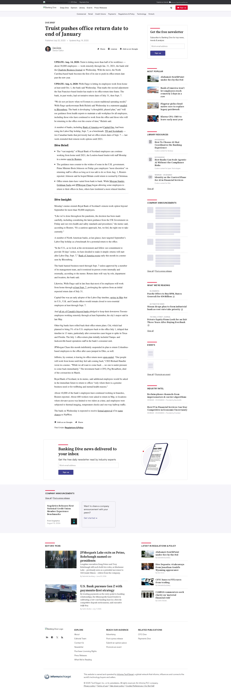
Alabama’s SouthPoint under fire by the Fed (172, 78)
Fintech (151, 14)
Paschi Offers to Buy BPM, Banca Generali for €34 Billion (164, 295)
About (77, 634)
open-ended (108, 357)
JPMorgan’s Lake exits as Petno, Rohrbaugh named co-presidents (102, 556)
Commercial (81, 14)
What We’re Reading (83, 659)
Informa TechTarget (125, 674)
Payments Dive (84, 2)
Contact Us (79, 643)
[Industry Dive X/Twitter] (57, 637)
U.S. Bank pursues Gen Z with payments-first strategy (101, 588)
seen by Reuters (74, 159)
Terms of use (102, 686)
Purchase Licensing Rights (85, 651)
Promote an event (162, 374)
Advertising (111, 634)
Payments (112, 14)
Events (90, 8)
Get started (90, 518)
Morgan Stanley (117, 181)
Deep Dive (64, 8)
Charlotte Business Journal (70, 69)
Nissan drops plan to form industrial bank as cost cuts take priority (167, 308)
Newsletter (78, 647)
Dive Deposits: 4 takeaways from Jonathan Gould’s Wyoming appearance (170, 567)
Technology (141, 14)
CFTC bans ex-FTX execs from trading (168, 581)
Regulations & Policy (126, 14)
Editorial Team (80, 638)
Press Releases (100, 8)
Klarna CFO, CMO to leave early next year (172, 118)
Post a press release (163, 271)
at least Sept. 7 (79, 287)
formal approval (105, 410)
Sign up (183, 7)
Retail (90, 14)
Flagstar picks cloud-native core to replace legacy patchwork (172, 106)
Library (82, 8)
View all (150, 188)
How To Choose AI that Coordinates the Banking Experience (168, 145)
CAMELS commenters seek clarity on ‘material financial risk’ (170, 595)
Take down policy (116, 686)
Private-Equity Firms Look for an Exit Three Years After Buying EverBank (167, 321)
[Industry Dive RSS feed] (62, 637)
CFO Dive (74, 2)
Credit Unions (100, 14)
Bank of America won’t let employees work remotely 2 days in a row (173, 92)
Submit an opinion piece (116, 643)
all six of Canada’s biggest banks (74, 311)
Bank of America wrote (89, 255)
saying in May (116, 297)
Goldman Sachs (64, 184)
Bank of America (91, 127)
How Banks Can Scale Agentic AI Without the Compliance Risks (170, 162)
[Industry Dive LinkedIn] (47, 637)
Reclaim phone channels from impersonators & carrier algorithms (166, 395)
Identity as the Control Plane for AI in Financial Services (170, 179)
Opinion (74, 8)
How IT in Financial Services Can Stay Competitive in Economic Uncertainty (167, 408)
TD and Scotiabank (114, 131)
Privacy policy (89, 686)
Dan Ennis (57, 48)
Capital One (108, 127)
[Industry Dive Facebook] (52, 637)
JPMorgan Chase (84, 184)
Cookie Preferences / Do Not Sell (140, 686)
